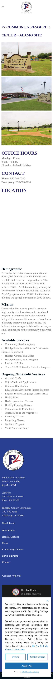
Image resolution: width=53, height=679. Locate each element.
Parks (5, 543)
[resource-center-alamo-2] (26, 94)
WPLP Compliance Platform (30, 672)
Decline (15, 657)
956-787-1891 (17, 477)
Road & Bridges (10, 536)
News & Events (10, 555)
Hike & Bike (8, 530)
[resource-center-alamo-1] (26, 59)
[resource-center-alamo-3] (26, 128)
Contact (6, 562)
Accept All (26, 666)
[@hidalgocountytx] (16, 592)
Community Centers (12, 549)
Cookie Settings (37, 657)
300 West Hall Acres (12, 496)
